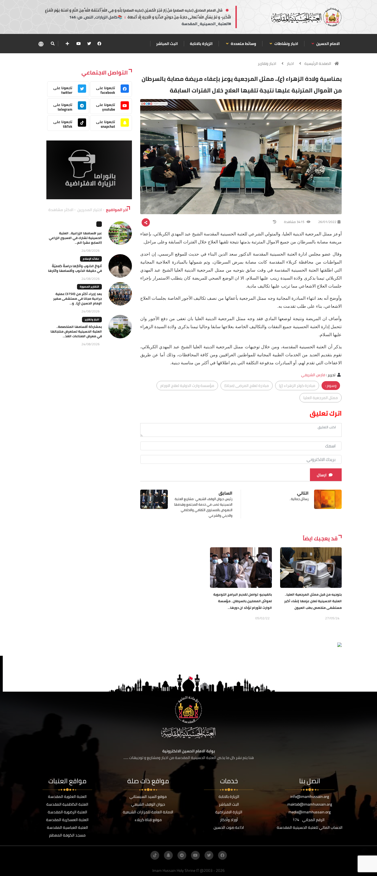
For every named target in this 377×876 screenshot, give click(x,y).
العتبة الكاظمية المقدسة (67, 804)
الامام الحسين (327, 43)
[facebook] (99, 43)
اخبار (290, 63)
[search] (52, 43)
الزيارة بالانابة (201, 43)
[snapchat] (168, 855)
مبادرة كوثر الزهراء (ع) (297, 385)
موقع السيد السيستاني (148, 796)
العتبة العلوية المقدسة (67, 796)
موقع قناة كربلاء (148, 819)
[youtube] (79, 43)
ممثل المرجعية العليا (320, 397)
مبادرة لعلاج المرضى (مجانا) (246, 385)
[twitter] (89, 43)
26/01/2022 (327, 222)
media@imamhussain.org (309, 812)
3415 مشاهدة (294, 222)
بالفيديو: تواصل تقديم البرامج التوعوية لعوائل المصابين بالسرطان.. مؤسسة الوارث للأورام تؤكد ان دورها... (242, 601)
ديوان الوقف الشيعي (148, 804)
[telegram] (181, 855)
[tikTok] (154, 855)
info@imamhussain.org (309, 796)
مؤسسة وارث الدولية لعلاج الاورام (187, 385)
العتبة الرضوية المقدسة (67, 812)
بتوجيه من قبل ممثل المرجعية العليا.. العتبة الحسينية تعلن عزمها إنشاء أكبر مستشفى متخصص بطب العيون (313, 601)
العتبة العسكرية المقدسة (67, 819)
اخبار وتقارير (267, 63)
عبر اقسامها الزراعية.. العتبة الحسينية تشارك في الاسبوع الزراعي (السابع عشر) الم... (75, 238)
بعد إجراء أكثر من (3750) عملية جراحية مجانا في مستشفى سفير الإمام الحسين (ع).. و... (77, 298)
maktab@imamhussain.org (309, 804)
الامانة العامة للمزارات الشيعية (148, 812)
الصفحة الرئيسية (317, 63)
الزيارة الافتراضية (228, 812)
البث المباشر (167, 43)
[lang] (40, 44)
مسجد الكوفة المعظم (67, 835)
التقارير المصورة (89, 286)
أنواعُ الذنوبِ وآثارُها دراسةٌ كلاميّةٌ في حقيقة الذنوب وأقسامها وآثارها (75, 268)
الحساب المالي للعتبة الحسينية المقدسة (310, 827)
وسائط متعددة (243, 43)
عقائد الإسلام (91, 258)
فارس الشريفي (313, 374)
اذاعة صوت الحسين (229, 827)
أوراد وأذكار (229, 819)
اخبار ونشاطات (286, 43)
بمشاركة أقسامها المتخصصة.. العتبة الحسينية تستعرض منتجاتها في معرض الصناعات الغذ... (76, 331)
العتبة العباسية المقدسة (67, 827)
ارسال (321, 475)
